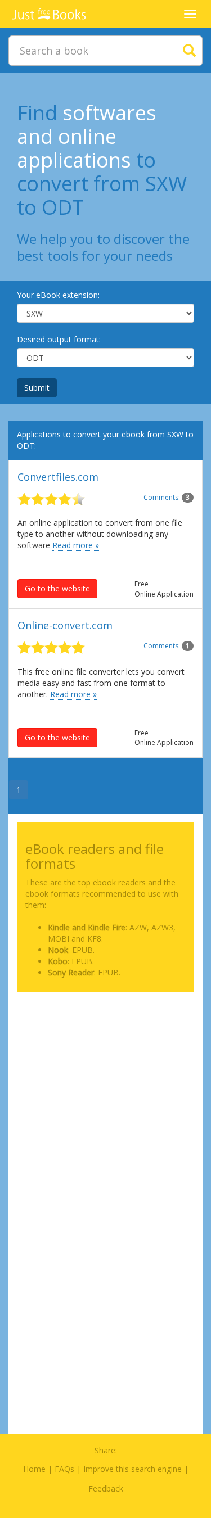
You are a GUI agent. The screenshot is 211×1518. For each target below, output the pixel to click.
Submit (37, 387)
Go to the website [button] (57, 588)
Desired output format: (59, 339)
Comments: (166, 497)
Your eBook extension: (58, 295)
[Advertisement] (105, 1106)
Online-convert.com (65, 625)
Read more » (75, 545)
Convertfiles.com (57, 477)
